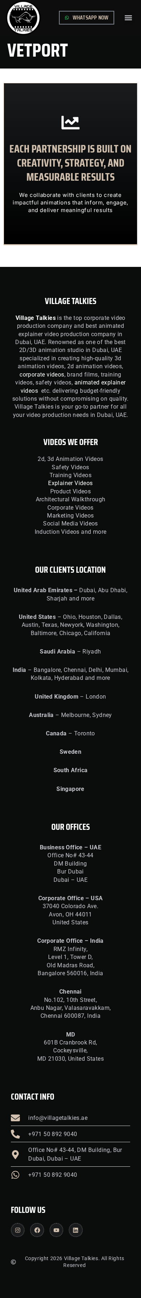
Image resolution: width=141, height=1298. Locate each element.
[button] (128, 18)
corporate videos (42, 374)
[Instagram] (18, 1230)
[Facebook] (37, 1230)
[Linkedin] (75, 1230)
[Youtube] (56, 1230)
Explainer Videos (70, 483)
